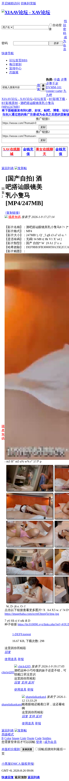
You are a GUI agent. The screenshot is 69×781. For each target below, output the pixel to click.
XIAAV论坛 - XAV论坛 (17, 99)
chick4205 (8, 672)
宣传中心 (15, 68)
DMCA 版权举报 (22, 763)
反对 (31, 682)
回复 (8, 652)
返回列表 (8, 168)
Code (38, 738)
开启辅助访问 (11, 3)
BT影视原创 (10, 103)
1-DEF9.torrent (21, 634)
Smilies (46, 738)
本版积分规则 (11, 749)
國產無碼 (14, 217)
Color (7, 738)
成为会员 (50, 742)
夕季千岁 (52, 83)
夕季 (64, 79)
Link (23, 738)
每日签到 (15, 64)
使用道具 (11, 659)
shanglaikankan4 (12, 704)
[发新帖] (21, 168)
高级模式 (8, 734)
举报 (21, 659)
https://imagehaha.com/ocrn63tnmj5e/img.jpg (32, 613)
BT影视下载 (57, 99)
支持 (24, 682)
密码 (5, 43)
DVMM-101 (54, 87)
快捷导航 (8, 53)
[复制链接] (13, 212)
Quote (30, 738)
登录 (39, 742)
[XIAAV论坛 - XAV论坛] (26, 12)
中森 (57, 79)
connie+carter (54, 91)
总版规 (13, 72)
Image (16, 738)
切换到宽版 (28, 3)
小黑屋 (6, 763)
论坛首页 (18, 60)
